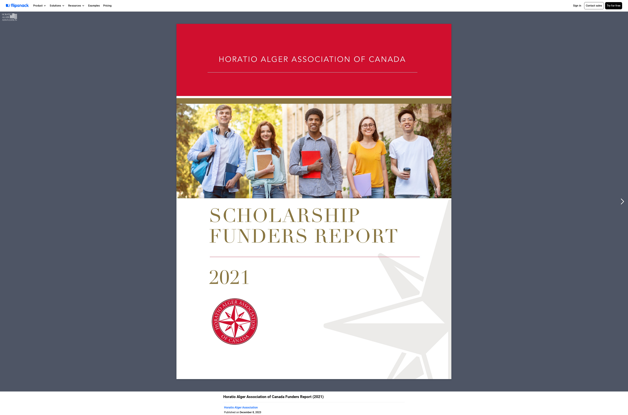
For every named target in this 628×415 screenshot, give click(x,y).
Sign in (577, 5)
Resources (74, 5)
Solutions (55, 5)
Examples (94, 5)
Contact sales (594, 5)
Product (38, 5)
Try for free (613, 5)
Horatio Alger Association (241, 407)
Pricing (107, 5)
